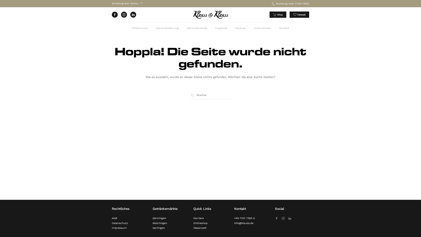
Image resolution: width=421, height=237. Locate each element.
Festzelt (301, 14)
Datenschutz (120, 223)
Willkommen (140, 28)
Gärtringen (159, 218)
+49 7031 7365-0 (244, 218)
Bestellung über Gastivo (125, 3)
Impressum (119, 227)
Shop (280, 14)
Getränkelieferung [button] (167, 28)
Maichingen (160, 223)
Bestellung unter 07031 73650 (292, 3)
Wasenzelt (199, 227)
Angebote (221, 28)
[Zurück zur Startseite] (210, 15)
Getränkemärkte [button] (197, 28)
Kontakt (284, 28)
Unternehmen (262, 28)
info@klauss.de (243, 223)
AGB (114, 218)
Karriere (198, 218)
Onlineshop (200, 223)
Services (240, 28)
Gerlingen (159, 227)
